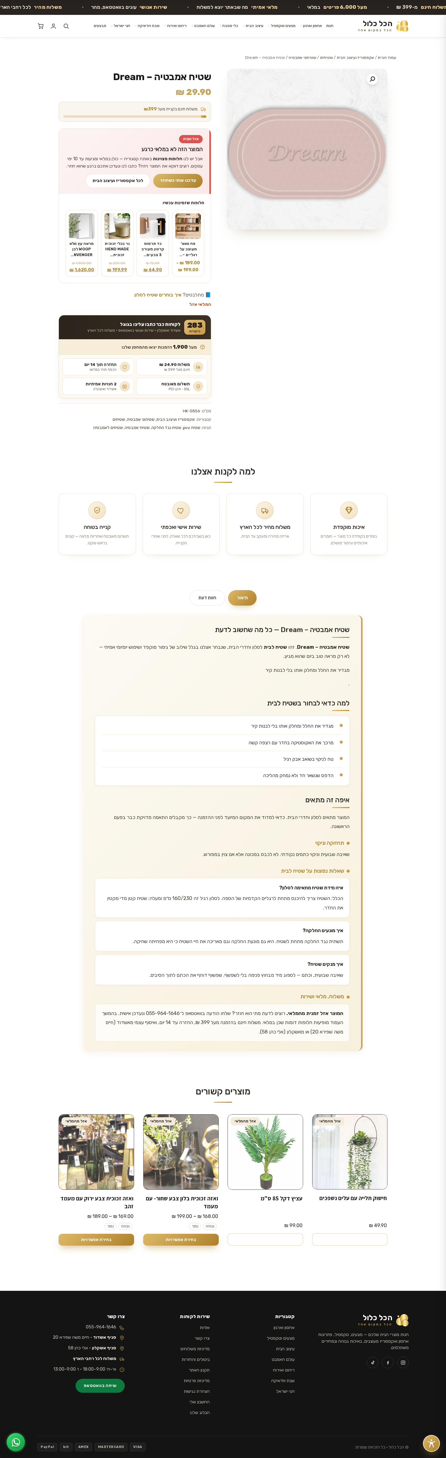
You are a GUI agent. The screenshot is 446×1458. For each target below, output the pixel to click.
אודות (205, 1327)
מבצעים (100, 25)
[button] (372, 79)
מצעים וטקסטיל (283, 25)
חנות (329, 25)
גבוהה (209, 1226)
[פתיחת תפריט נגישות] (431, 1443)
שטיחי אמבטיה (137, 427)
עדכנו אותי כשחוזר (178, 180)
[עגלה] (40, 26)
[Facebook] (388, 1362)
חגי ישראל (122, 25)
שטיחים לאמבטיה (108, 427)
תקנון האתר (199, 1370)
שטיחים (326, 57)
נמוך (194, 1226)
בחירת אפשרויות (180, 1239)
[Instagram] (403, 1362)
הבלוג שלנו (200, 1412)
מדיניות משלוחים (195, 1348)
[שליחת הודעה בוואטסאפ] (16, 1442)
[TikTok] (372, 1362)
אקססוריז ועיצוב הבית (355, 57)
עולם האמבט (204, 25)
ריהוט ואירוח (177, 25)
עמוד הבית (387, 57)
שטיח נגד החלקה (166, 427)
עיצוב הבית (254, 25)
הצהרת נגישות (197, 1391)
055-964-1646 (101, 1327)
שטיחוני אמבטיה (302, 57)
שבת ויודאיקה (149, 25)
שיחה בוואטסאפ (100, 1385)
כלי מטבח (230, 25)
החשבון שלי (200, 1402)
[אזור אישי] (53, 26)
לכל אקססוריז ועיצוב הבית (118, 180)
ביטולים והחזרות (196, 1359)
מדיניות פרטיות (197, 1380)
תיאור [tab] (242, 597)
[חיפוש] (66, 26)
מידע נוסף (349, 1239)
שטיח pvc (191, 427)
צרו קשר (202, 1338)
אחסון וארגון (312, 25)
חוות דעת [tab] (207, 597)
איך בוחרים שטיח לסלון (157, 295)
